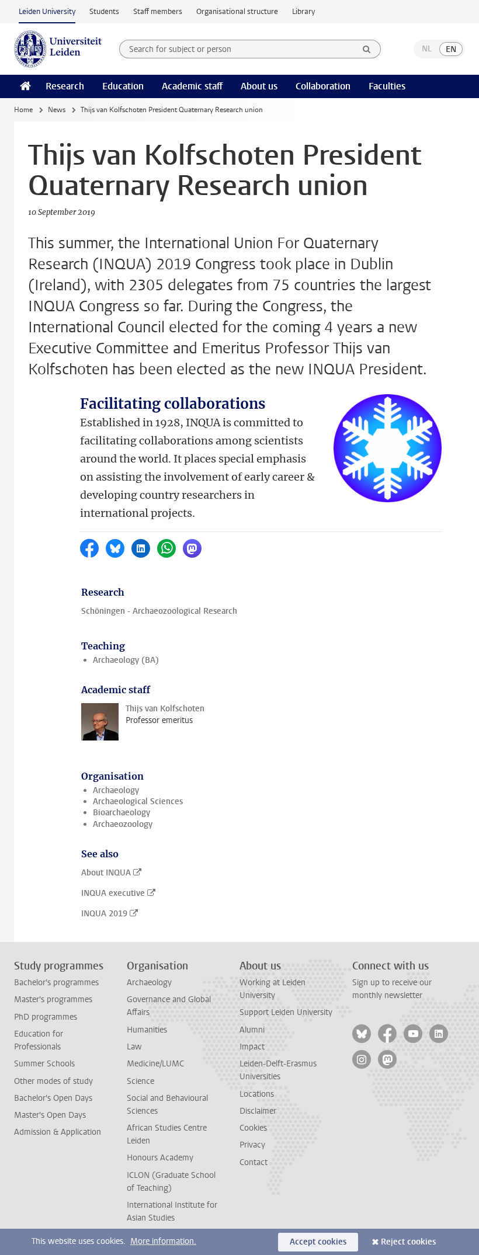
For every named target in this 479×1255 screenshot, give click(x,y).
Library (303, 11)
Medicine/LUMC (155, 1063)
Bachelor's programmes (56, 982)
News (56, 109)
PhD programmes (45, 1017)
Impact (252, 1046)
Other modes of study (53, 1081)
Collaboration (323, 86)
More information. (163, 1241)
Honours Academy (160, 1157)
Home (23, 109)
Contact (253, 1162)
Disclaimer (257, 1111)
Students (104, 11)
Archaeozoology (122, 824)
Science (140, 1081)
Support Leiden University (285, 1012)
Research (65, 86)
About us (259, 86)
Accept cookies (318, 1241)
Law (134, 1046)
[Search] (367, 49)
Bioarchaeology (121, 812)
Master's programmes (53, 999)
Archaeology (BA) (126, 660)
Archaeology (116, 790)
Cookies (253, 1128)
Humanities (147, 1029)
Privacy (252, 1144)
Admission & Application (57, 1132)
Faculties (387, 86)
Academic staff (192, 86)
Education (123, 86)
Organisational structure (237, 11)
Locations (256, 1094)
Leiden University (47, 11)
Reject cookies (408, 1241)
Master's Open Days (50, 1115)
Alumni (252, 1029)
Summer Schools (44, 1063)
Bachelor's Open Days (53, 1098)
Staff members (157, 11)
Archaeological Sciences (138, 801)
